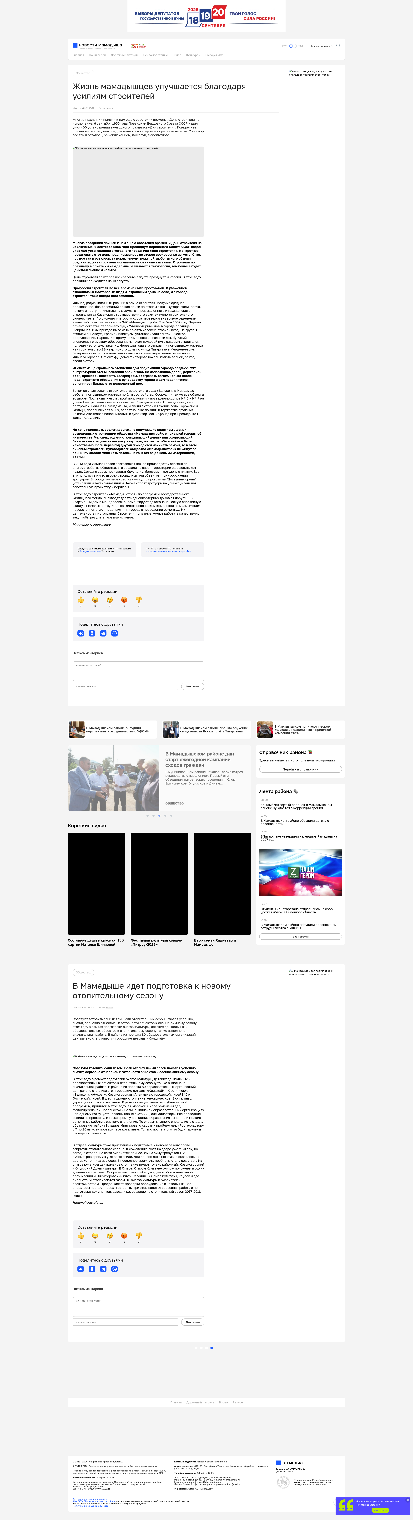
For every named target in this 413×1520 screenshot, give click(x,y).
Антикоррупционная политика (90, 1499)
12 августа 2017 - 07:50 (83, 108)
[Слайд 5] (171, 816)
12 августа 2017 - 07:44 (83, 1007)
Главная (78, 55)
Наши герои (97, 55)
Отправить (193, 686)
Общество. (83, 73)
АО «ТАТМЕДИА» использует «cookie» (94, 1501)
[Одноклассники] (92, 633)
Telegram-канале (90, 551)
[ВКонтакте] (80, 633)
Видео (176, 55)
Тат (300, 46)
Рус (284, 46)
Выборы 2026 (214, 55)
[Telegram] (103, 633)
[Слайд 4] (165, 816)
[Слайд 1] (147, 816)
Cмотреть (380, 1510)
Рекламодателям (155, 55)
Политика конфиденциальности (91, 1505)
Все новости (301, 936)
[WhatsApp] (114, 633)
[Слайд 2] (153, 816)
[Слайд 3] (159, 816)
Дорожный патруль (124, 55)
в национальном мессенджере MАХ (168, 551)
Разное (238, 1402)
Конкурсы (193, 55)
